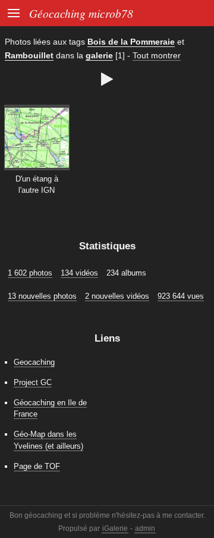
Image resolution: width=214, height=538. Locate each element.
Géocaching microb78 (81, 13)
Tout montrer (157, 55)
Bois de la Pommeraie (131, 41)
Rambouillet (29, 55)
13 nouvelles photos (42, 296)
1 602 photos (30, 272)
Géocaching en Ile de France (50, 408)
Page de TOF (37, 466)
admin (145, 528)
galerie (99, 55)
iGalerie (115, 528)
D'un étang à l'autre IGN (36, 184)
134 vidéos (79, 272)
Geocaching (34, 362)
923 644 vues (181, 296)
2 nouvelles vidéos (117, 296)
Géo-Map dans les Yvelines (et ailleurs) (48, 440)
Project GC (33, 382)
